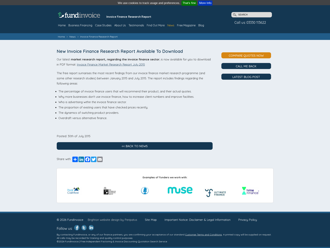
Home (61, 36)
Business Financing (80, 25)
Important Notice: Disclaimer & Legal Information (197, 219)
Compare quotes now (246, 55)
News (170, 25)
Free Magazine (186, 25)
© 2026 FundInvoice (70, 219)
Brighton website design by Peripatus (112, 219)
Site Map (151, 219)
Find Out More (156, 25)
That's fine (189, 3)
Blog (201, 25)
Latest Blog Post (246, 77)
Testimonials (136, 25)
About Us (120, 25)
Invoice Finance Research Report (99, 36)
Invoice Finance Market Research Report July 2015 (111, 64)
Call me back (246, 66)
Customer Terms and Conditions (203, 234)
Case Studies (103, 25)
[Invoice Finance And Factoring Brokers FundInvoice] (79, 16)
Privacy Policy (247, 219)
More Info (205, 3)
